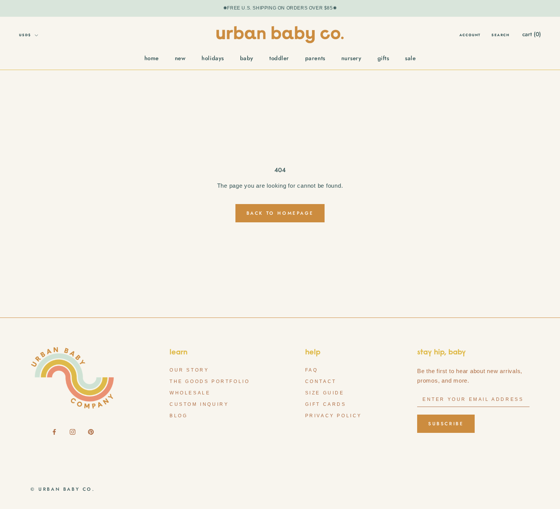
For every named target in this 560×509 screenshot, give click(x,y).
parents (315, 58)
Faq (311, 370)
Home (151, 58)
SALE (410, 58)
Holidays (213, 58)
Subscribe (446, 423)
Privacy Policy (333, 415)
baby (246, 58)
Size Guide (324, 393)
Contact (320, 381)
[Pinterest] (91, 431)
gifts (383, 58)
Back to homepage (280, 213)
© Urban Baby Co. (62, 489)
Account (470, 34)
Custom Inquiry (199, 404)
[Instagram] (72, 431)
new (180, 58)
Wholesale (190, 393)
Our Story (189, 370)
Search (500, 34)
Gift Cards (325, 404)
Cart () (531, 34)
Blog (178, 415)
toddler (279, 58)
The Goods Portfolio (210, 381)
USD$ (25, 34)
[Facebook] (54, 431)
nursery (351, 58)
